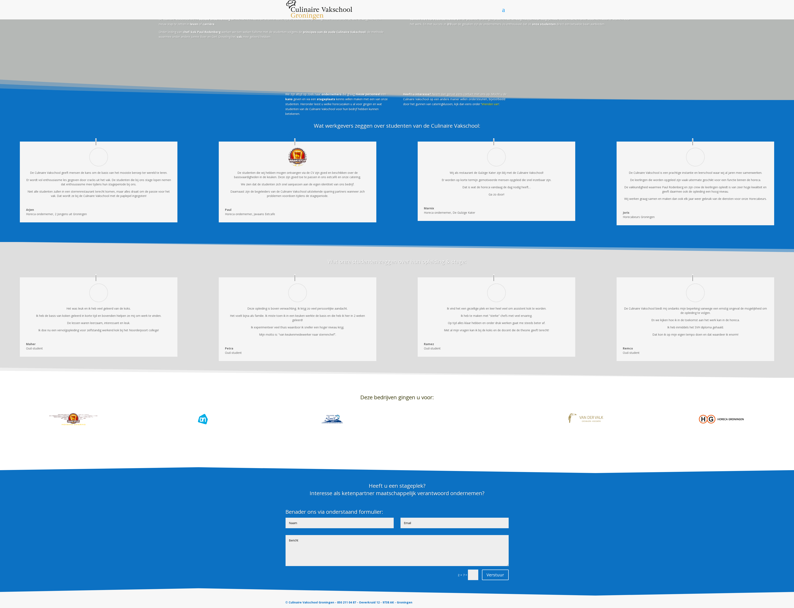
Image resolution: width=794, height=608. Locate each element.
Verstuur (495, 575)
